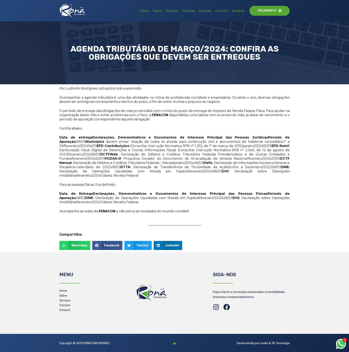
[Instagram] (216, 307)
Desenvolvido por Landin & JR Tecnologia (263, 343)
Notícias (189, 11)
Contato (221, 11)
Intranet (238, 11)
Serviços (172, 11)
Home (144, 11)
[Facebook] (226, 307)
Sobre (157, 11)
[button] (74, 245)
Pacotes (205, 11)
